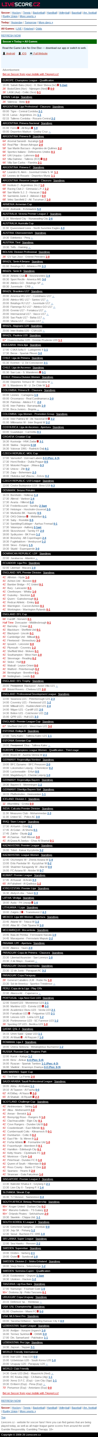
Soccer (5, 12)
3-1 (46, 362)
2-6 (51, 218)
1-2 (47, 188)
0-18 (33, 445)
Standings (26, 97)
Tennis (27, 12)
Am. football (90, 12)
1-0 (36, 128)
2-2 (53, 118)
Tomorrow (30, 22)
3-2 (52, 418)
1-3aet (40, 1275)
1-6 (36, 395)
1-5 (31, 545)
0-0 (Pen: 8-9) (52, 1067)
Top (3, 1417)
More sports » (28, 16)
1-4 (48, 275)
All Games (7, 28)
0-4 (32, 502)
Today (5, 22)
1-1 (39, 114)
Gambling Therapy (37, 1429)
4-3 (53, 485)
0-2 (27, 468)
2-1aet (37, 527)
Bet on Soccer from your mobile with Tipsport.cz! (31, 74)
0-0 (52, 88)
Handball (52, 12)
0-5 (46, 461)
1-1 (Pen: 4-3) (50, 1063)
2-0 (41, 144)
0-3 (42, 465)
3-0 (44, 279)
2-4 (44, 538)
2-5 (48, 509)
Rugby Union (10, 16)
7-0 (46, 713)
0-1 (39, 92)
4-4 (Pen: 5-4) (35, 1060)
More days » (46, 22)
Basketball (39, 12)
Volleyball (64, 12)
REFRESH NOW (11, 35)
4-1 (47, 448)
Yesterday (17, 22)
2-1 (40, 111)
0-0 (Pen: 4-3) (51, 458)
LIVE (19, 28)
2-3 (44, 266)
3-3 (36, 716)
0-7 (42, 870)
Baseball (76, 12)
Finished (29, 28)
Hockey (16, 12)
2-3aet (43, 505)
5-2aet (63, 85)
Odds (39, 28)
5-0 (39, 209)
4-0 (62, 228)
